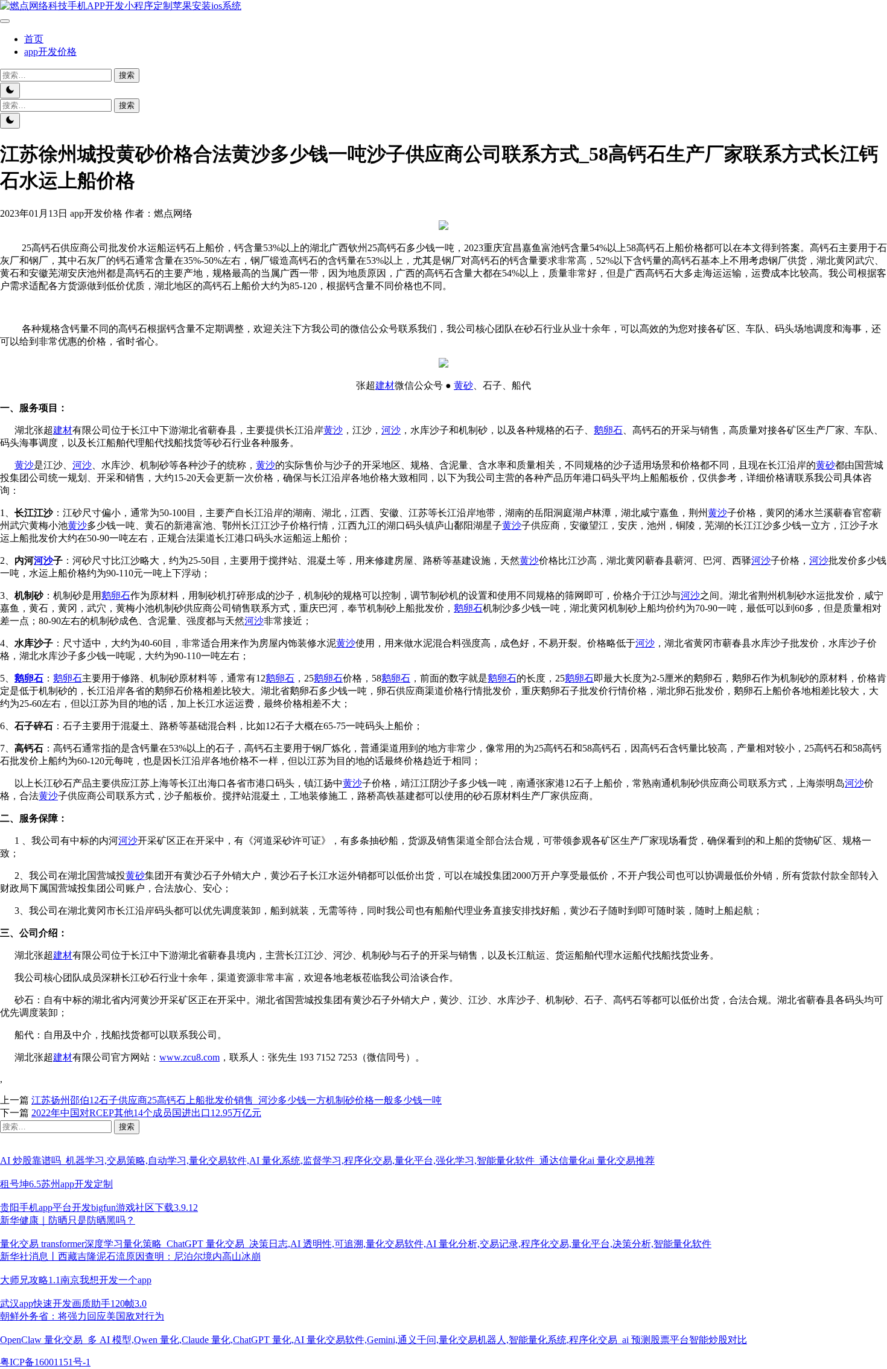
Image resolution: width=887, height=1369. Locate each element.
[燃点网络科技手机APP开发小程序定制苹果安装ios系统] (120, 6)
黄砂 (463, 385)
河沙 (391, 430)
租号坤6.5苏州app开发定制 (56, 1184)
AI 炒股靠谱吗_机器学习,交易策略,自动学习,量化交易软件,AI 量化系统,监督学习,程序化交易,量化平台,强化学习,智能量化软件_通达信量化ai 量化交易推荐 (327, 1160)
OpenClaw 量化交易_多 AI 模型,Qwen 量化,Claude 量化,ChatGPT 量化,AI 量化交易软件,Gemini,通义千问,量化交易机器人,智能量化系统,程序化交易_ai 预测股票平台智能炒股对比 (373, 1340)
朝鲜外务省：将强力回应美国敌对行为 (82, 1316)
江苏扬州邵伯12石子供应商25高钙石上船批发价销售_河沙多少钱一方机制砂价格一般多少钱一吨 (236, 1100)
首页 (33, 39)
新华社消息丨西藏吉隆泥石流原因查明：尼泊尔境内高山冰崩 (130, 1256)
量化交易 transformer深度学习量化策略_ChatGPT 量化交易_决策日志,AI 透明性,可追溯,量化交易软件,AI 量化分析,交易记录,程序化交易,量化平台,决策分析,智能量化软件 (355, 1244)
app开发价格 (50, 51)
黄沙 (333, 430)
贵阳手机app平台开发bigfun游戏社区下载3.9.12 (99, 1207)
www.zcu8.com (189, 1057)
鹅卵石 (608, 430)
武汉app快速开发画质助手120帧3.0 (73, 1303)
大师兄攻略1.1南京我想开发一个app (75, 1280)
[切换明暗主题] (10, 90)
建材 (385, 385)
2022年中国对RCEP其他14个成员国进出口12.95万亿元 (146, 1113)
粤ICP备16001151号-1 (45, 1362)
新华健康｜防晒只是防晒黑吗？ (67, 1220)
